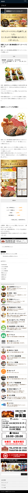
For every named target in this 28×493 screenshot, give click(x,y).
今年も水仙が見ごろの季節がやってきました (10, 256)
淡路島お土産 (3, 274)
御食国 (7, 491)
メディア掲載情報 (4, 270)
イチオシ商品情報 (4, 266)
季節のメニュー (10, 246)
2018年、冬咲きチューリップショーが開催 (10, 253)
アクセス (3, 485)
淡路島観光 (3, 278)
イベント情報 (4, 246)
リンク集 (3, 487)
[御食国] (6, 1)
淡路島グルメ (3, 276)
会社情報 (3, 480)
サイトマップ (4, 482)
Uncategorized (4, 264)
